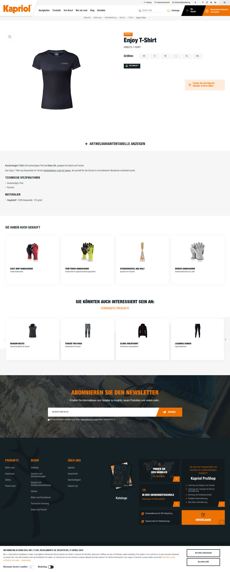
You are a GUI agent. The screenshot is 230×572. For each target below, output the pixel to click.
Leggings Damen (183, 344)
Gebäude (35, 468)
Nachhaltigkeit (74, 480)
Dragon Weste (17, 344)
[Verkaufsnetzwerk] (176, 479)
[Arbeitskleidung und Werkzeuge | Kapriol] (21, 9)
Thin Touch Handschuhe (77, 269)
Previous (4, 339)
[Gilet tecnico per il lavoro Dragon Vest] (32, 331)
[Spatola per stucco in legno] (142, 252)
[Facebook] (203, 3)
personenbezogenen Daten (89, 420)
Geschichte (73, 474)
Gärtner (34, 491)
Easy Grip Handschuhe (21, 269)
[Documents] (221, 522)
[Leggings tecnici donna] (197, 331)
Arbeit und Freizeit (39, 510)
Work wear (10, 468)
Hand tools (10, 474)
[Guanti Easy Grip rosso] (32, 252)
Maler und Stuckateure (41, 497)
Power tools (10, 486)
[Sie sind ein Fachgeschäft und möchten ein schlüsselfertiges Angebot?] (221, 504)
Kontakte (101, 10)
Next (225, 339)
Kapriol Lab (73, 486)
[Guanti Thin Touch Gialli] (87, 252)
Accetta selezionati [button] (203, 553)
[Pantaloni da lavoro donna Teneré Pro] (87, 331)
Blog (92, 10)
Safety (8, 480)
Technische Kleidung (40, 504)
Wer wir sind (81, 10)
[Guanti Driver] (197, 252)
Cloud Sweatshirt (129, 344)
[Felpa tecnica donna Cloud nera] (142, 331)
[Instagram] (207, 3)
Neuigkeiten (44, 10)
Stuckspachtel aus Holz (132, 269)
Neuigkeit (128, 34)
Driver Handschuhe (185, 269)
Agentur (71, 468)
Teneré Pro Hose (73, 344)
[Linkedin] (215, 3)
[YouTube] (211, 3)
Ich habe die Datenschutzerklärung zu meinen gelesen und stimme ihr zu (82, 420)
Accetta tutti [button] (203, 562)
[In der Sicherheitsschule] (176, 504)
